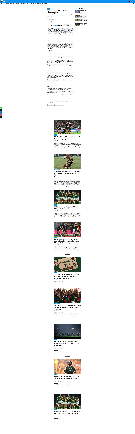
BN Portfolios (12, 3)
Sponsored (39, 3)
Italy (53, 104)
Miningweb (17, 3)
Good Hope (34, 3)
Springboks (49, 104)
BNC (4, 3)
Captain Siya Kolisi (67, 45)
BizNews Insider (44, 3)
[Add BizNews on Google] (60, 25)
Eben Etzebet (53, 36)
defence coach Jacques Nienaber (58, 28)
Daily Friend (57, 176)
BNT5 (55, 104)
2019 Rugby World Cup (61, 104)
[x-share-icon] (0, 110)
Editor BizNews (49, 18)
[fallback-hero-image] (77, 11)
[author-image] (54, 176)
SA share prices (22, 3)
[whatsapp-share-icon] (0, 108)
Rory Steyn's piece (57, 214)
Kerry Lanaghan (56, 379)
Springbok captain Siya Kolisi (61, 53)
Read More (67, 150)
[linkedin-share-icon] (0, 113)
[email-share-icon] (0, 115)
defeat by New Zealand (58, 73)
